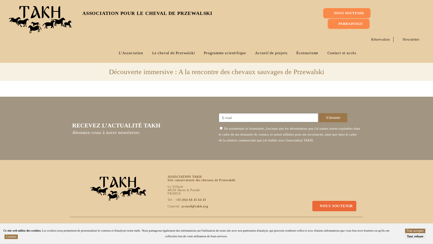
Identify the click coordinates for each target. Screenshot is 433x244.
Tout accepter (415, 230)
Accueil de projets (271, 53)
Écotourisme (307, 53)
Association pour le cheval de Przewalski (147, 13)
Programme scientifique (225, 53)
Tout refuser (415, 236)
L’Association (131, 53)
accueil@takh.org (195, 206)
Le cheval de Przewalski (173, 53)
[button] (412, 23)
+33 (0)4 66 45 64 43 (190, 200)
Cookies (11, 236)
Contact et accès (341, 53)
